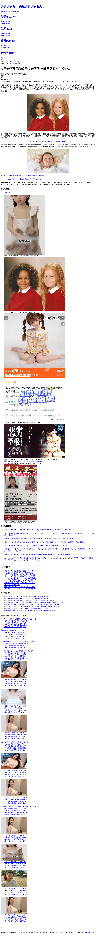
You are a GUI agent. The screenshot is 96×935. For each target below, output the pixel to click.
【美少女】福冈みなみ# (12, 585)
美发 (9, 21)
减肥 (2, 23)
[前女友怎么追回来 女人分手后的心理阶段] (15, 630)
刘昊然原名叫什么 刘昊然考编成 (15, 888)
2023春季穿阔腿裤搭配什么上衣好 (15, 625)
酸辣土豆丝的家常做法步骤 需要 (15, 841)
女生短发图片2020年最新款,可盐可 (15, 685)
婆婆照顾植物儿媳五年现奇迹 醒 (15, 862)
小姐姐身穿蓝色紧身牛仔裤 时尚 (15, 623)
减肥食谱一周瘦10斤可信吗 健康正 (15, 774)
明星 (2, 46)
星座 (9, 33)
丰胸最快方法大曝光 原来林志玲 (15, 710)
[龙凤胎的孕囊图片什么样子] (14, 913)
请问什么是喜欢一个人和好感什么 (15, 632)
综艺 (5, 46)
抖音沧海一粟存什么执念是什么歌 (15, 894)
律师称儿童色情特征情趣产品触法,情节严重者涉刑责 (24, 179)
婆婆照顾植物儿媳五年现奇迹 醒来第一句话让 (19, 571)
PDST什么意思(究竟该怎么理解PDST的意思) (19, 581)
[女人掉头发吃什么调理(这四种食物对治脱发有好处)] (14, 678)
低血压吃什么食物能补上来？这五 (15, 812)
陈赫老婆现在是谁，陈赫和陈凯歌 (15, 890)
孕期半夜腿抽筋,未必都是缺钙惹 (15, 921)
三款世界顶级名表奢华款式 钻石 (15, 746)
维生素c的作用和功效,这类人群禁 (15, 808)
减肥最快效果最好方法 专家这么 (15, 772)
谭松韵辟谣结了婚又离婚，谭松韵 (15, 892)
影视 (2, 48)
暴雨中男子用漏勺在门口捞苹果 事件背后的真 (19, 577)
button (21, 61)
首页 (9, 64)
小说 (9, 46)
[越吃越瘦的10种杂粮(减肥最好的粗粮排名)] (14, 769)
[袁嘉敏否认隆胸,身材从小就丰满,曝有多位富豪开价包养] (14, 886)
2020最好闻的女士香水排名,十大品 (15, 735)
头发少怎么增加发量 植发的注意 (15, 681)
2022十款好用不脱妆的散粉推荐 (15, 657)
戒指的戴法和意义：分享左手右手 (15, 647)
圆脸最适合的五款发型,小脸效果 (15, 679)
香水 (5, 23)
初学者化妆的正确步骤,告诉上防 (15, 653)
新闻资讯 (7, 192)
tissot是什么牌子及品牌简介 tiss (14, 750)
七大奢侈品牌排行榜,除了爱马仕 (15, 744)
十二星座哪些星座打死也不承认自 (15, 803)
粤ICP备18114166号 (88, 932)
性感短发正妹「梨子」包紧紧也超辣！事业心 (19, 587)
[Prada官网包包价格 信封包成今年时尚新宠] (15, 742)
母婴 (5, 33)
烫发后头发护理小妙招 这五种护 (15, 683)
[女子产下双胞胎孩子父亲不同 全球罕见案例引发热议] (34, 310)
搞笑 (2, 59)
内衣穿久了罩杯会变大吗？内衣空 (15, 810)
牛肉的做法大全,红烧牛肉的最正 (15, 835)
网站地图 (9, 11)
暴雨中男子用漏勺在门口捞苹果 (15, 868)
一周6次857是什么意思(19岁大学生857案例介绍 (20, 579)
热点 (2, 58)
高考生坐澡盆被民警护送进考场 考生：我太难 (19, 575)
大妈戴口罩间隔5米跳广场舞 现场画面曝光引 (19, 573)
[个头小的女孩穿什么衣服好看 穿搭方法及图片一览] (18, 619)
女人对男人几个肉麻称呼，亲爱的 (15, 636)
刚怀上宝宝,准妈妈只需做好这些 (15, 917)
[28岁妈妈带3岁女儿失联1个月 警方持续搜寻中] (20, 520)
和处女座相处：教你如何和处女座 (15, 799)
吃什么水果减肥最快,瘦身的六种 (15, 771)
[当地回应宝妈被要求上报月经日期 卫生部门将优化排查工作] (24, 461)
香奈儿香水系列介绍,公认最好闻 (15, 737)
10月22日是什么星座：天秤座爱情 (15, 797)
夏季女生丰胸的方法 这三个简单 (15, 706)
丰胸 (9, 23)
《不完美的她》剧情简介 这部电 (15, 655)
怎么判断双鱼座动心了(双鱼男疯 (15, 801)
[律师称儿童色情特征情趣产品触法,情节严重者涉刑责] (24, 254)
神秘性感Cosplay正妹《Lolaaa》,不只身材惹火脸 (20, 589)
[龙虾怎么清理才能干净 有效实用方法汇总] (14, 833)
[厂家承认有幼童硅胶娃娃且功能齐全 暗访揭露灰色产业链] (34, 421)
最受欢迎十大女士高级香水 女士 (15, 733)
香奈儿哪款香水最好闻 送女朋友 (15, 738)
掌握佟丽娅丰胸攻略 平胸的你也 (15, 712)
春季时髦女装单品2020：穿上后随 (15, 621)
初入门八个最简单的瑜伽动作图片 (15, 776)
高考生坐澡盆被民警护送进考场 (15, 866)
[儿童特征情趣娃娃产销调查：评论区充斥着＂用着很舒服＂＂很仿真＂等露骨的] (34, 457)
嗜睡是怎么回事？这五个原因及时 (15, 814)
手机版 (3, 11)
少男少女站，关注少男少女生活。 (23, 6)
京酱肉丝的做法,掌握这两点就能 (15, 837)
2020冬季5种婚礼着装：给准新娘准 (16, 643)
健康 (5, 35)
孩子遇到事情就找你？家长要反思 (15, 915)
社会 (14, 64)
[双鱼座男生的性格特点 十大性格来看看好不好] (14, 795)
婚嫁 (2, 35)
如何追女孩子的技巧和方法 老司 (15, 638)
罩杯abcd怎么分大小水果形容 (14, 708)
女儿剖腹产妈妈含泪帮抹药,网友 (15, 919)
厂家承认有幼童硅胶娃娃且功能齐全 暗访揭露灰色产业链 (26, 176)
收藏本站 (16, 11)
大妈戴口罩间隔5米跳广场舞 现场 (15, 864)
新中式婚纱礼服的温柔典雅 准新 (15, 645)
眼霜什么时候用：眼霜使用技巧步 (15, 659)
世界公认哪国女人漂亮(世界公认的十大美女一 (19, 583)
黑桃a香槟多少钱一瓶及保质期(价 (15, 748)
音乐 (5, 48)
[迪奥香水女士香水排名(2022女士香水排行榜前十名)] (14, 731)
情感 (9, 35)
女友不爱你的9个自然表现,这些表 (15, 634)
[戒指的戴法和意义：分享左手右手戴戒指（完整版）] (19, 641)
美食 (2, 33)
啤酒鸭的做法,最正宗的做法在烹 (15, 839)
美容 (5, 21)
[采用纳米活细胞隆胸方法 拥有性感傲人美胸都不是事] (14, 704)
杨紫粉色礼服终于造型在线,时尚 (15, 627)
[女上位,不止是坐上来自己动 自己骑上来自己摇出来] (18, 806)
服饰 (2, 21)
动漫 (9, 48)
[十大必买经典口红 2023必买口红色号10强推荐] (17, 651)
